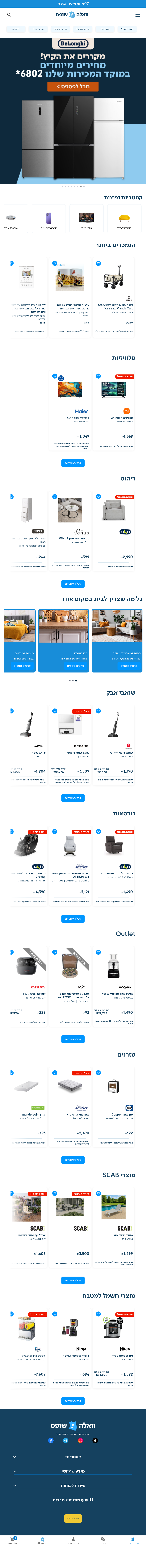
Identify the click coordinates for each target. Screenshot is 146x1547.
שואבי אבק (38, 29)
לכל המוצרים (73, 463)
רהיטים (15, 29)
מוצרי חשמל (127, 29)
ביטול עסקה (73, 1518)
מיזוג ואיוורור (60, 29)
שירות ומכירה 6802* (71, 3)
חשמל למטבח (83, 29)
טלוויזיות (105, 29)
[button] (9, 14)
